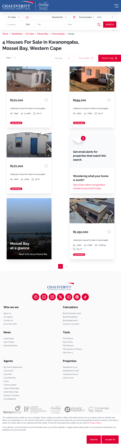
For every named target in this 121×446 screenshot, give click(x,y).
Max (70, 24)
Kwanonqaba (58, 34)
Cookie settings (75, 439)
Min (39, 24)
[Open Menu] (116, 6)
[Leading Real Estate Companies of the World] (43, 6)
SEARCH (110, 24)
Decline (93, 439)
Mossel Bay (42, 34)
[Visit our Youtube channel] (68, 296)
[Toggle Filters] (99, 24)
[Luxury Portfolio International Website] (35, 409)
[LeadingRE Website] (55, 409)
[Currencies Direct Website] (99, 409)
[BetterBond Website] (12, 409)
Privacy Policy (95, 423)
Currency (11, 24)
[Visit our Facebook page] (35, 296)
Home (5, 34)
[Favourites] (46, 100)
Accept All (110, 439)
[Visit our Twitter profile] (60, 296)
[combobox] (108, 17)
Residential (17, 34)
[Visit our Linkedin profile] (44, 296)
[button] (93, 17)
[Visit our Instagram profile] (52, 296)
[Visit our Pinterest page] (77, 296)
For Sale (30, 34)
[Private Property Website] (74, 409)
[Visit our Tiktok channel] (85, 296)
